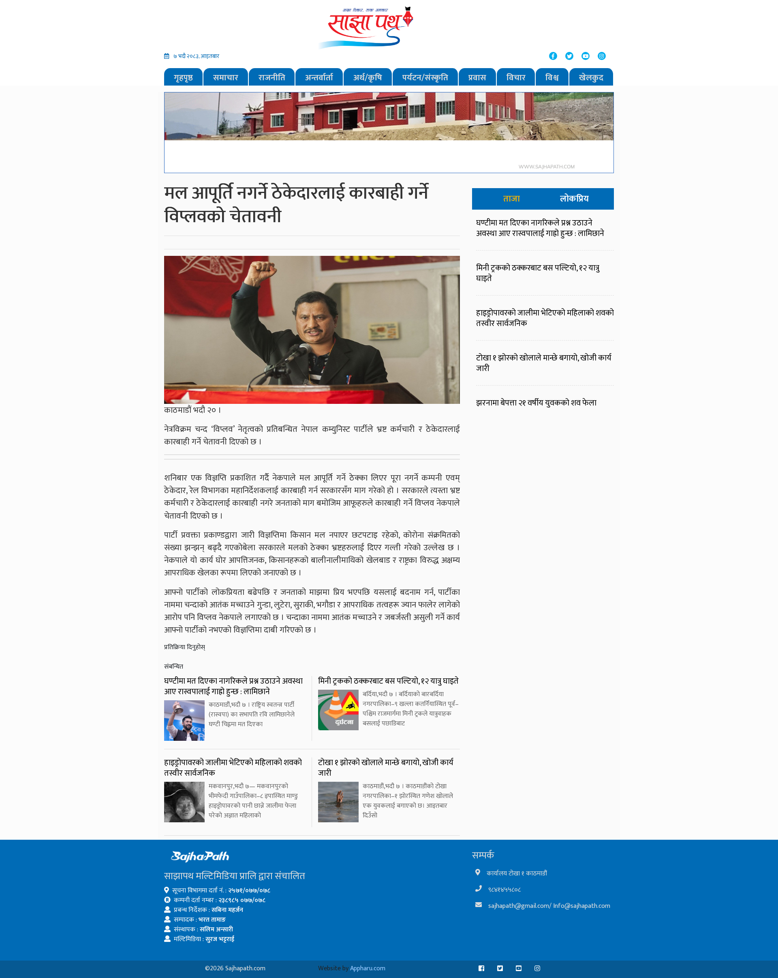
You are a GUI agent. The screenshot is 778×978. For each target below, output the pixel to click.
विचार (516, 78)
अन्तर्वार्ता (319, 78)
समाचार (225, 78)
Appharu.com (367, 968)
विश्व (552, 78)
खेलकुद (591, 78)
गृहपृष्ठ (183, 78)
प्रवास (477, 78)
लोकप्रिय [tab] (574, 198)
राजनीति (272, 78)
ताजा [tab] (511, 198)
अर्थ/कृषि (367, 78)
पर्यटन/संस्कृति (425, 78)
